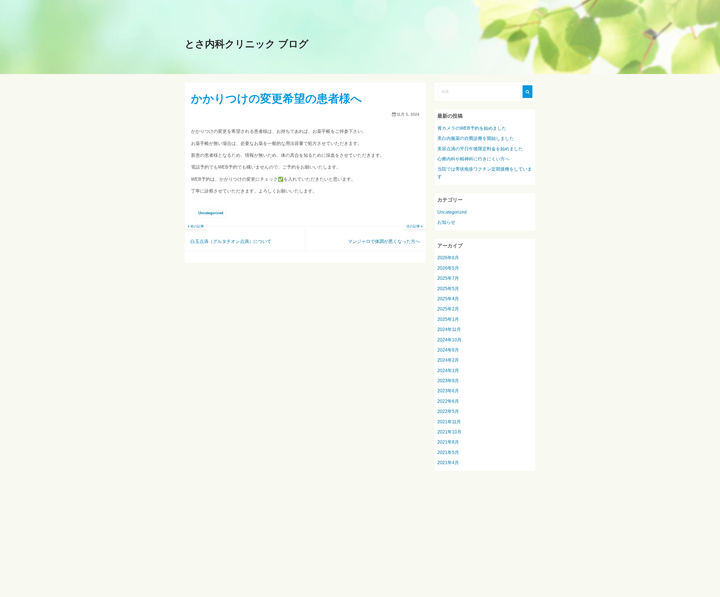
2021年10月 (449, 432)
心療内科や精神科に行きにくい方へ (473, 158)
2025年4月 (448, 298)
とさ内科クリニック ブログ (247, 43)
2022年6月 (448, 401)
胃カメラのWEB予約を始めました (471, 128)
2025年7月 (448, 278)
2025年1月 (448, 319)
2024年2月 (448, 360)
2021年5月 (448, 452)
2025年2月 (448, 309)
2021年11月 (449, 421)
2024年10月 (449, 339)
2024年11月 (449, 329)
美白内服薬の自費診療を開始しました (475, 138)
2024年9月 (448, 350)
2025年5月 (448, 288)
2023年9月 (448, 380)
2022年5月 (448, 411)
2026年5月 (448, 268)
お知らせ (446, 222)
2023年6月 (448, 390)
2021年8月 (448, 442)
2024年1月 (448, 370)
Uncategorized (210, 213)
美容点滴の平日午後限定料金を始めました (480, 148)
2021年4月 (448, 462)
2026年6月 (448, 257)
